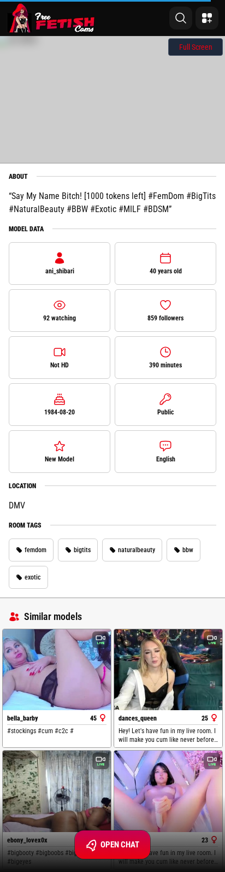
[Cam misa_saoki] (168, 791)
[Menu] (207, 18)
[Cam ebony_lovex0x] (57, 791)
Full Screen (195, 47)
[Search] (180, 18)
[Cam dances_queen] (168, 670)
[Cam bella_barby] (57, 670)
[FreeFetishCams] (51, 18)
